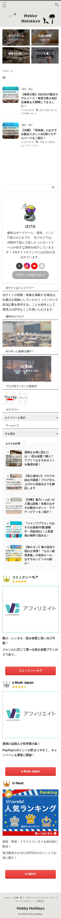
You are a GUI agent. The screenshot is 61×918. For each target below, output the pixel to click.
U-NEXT (30, 874)
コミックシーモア (30, 670)
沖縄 (42, 142)
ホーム (8, 897)
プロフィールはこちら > (30, 274)
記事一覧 (18, 897)
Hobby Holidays (30, 908)
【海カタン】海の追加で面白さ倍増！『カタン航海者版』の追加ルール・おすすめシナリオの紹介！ (39, 555)
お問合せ (40, 901)
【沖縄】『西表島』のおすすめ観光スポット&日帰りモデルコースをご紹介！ (39, 134)
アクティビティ (32, 145)
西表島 (51, 142)
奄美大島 (49, 110)
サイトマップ (46, 897)
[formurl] (42, 266)
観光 (42, 110)
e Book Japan (30, 771)
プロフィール (31, 897)
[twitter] (19, 266)
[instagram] (27, 266)
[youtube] (34, 266)
